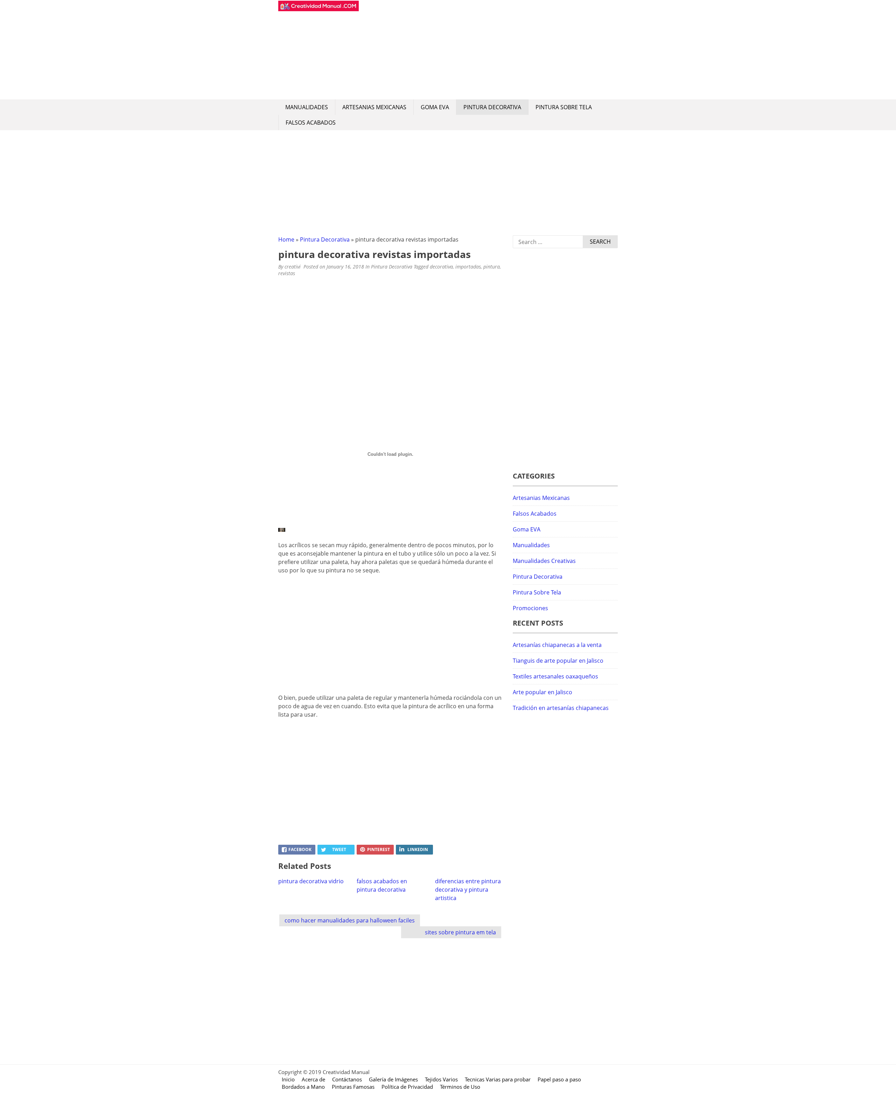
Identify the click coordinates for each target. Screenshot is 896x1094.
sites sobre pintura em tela (460, 932)
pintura (491, 266)
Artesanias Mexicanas (374, 107)
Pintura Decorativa (492, 107)
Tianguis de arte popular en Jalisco (558, 660)
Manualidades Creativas (544, 561)
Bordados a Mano (303, 1086)
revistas (286, 273)
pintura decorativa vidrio (311, 881)
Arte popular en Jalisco (542, 692)
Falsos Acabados (311, 122)
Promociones (530, 608)
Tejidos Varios (441, 1079)
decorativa (441, 266)
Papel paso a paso (559, 1079)
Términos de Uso (460, 1086)
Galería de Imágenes (393, 1079)
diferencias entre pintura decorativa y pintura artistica (468, 889)
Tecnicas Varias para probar (498, 1079)
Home (286, 239)
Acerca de (313, 1079)
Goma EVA (435, 107)
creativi (293, 266)
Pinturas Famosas (353, 1086)
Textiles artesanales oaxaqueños (555, 676)
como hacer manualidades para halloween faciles (350, 920)
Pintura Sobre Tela (564, 107)
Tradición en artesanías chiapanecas (561, 708)
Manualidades (306, 107)
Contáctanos (347, 1079)
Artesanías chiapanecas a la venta (557, 645)
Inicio (288, 1079)
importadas (468, 266)
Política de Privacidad (407, 1086)
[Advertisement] (488, 50)
